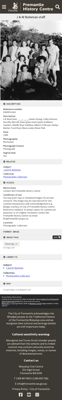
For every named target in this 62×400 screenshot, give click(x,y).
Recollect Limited (35, 303)
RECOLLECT (5, 303)
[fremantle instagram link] (37, 394)
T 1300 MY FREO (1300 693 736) (31, 378)
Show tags (10, 244)
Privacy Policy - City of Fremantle (31, 389)
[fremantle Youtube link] (29, 394)
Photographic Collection (18, 275)
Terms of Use (16, 297)
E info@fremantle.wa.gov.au (31, 383)
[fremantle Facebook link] (21, 394)
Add (55, 237)
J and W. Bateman (14, 267)
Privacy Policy (6, 297)
